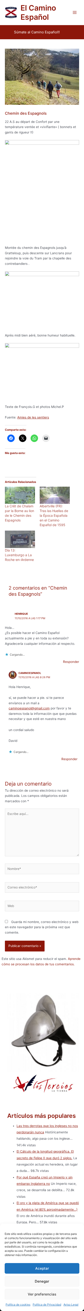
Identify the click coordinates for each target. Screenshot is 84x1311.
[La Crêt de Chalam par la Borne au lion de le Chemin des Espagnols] (20, 495)
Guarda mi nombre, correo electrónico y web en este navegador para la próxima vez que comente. (41, 927)
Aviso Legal (70, 1304)
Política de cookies (18, 1304)
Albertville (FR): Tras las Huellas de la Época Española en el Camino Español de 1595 (54, 515)
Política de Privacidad (47, 1304)
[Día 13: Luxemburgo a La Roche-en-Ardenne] (20, 539)
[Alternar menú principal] (75, 12)
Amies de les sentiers (33, 417)
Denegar (42, 1281)
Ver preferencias (42, 1294)
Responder (71, 662)
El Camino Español (38, 12)
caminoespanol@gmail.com (29, 708)
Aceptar (42, 1268)
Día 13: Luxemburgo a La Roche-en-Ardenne (19, 555)
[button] (37, 32)
